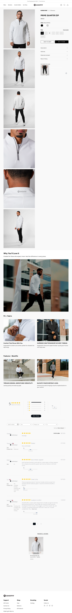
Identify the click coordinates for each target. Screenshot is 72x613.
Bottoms (19, 605)
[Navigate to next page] (41, 524)
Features (43, 51)
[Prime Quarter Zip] (36, 545)
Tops (18, 603)
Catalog (32, 603)
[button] (4, 5)
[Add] (66, 73)
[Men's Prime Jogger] (45, 70)
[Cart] (67, 5)
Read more (34, 509)
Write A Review (36, 416)
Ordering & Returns (9, 611)
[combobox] (26, 424)
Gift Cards (6, 603)
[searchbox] (12, 424)
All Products (43, 13)
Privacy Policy (7, 608)
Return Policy (44, 58)
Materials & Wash (45, 55)
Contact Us (6, 605)
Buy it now (61, 41)
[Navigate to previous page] (31, 524)
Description (44, 48)
